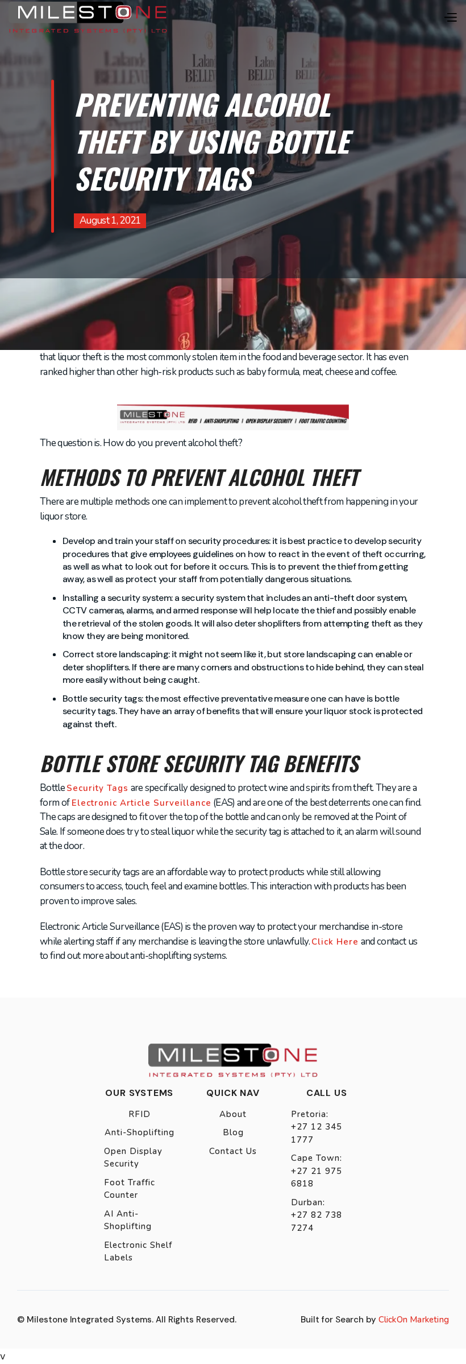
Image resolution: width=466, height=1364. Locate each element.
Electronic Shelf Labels (138, 1251)
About (233, 1114)
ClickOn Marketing (413, 1319)
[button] (450, 17)
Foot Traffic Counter (129, 1189)
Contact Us (233, 1151)
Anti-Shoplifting (139, 1132)
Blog (233, 1132)
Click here (335, 941)
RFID (139, 1114)
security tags (97, 788)
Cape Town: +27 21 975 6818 (316, 1170)
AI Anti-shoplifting (128, 1220)
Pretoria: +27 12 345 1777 (316, 1126)
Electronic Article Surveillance (141, 803)
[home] (88, 17)
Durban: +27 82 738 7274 (316, 1215)
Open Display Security (133, 1157)
